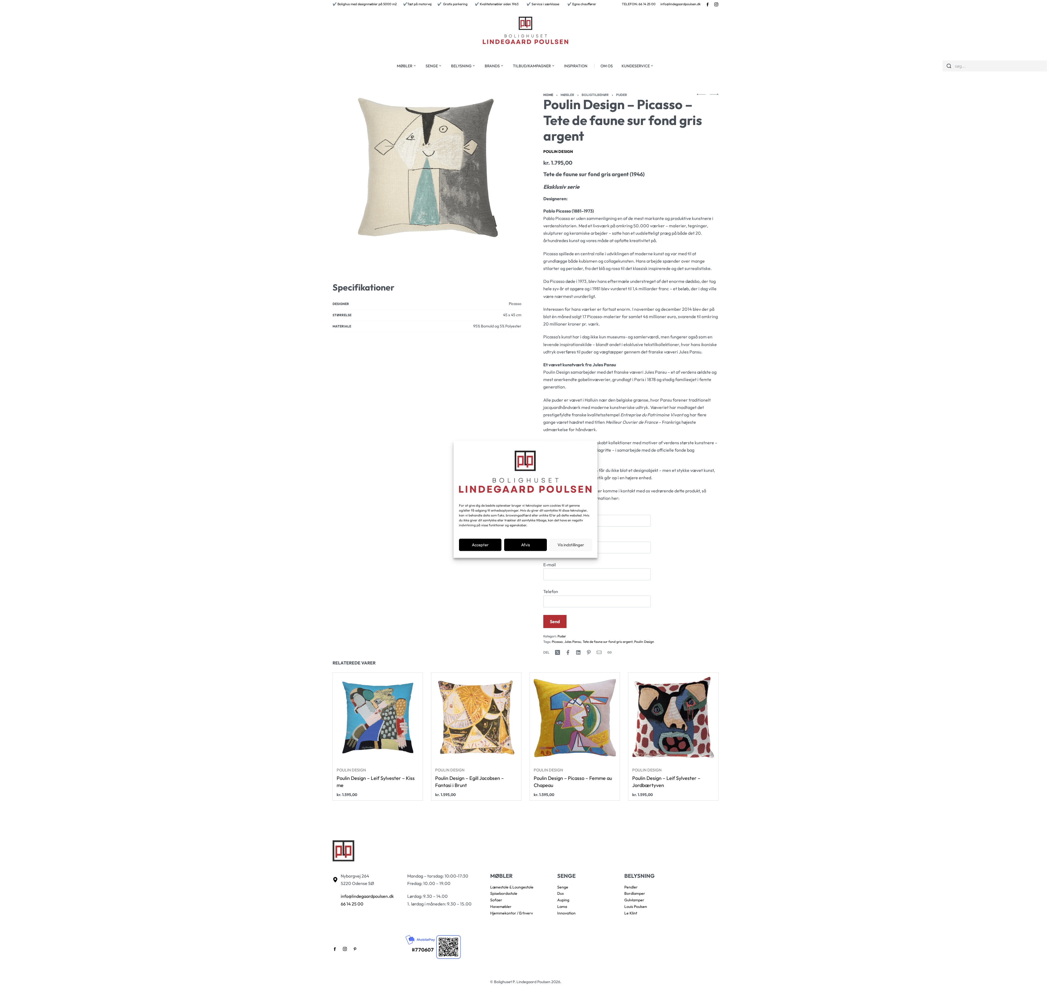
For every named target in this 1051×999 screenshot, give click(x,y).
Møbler (567, 95)
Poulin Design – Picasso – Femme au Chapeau (573, 781)
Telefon (550, 591)
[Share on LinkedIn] (578, 652)
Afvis (525, 544)
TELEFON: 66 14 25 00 (639, 4)
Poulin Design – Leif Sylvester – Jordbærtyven (666, 781)
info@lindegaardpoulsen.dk (680, 4)
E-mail (549, 564)
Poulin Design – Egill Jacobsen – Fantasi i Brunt (469, 781)
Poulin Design (558, 151)
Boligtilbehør (595, 95)
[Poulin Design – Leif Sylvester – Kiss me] (378, 717)
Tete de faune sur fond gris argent (608, 642)
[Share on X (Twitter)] (557, 652)
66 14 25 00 (352, 904)
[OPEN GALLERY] (427, 167)
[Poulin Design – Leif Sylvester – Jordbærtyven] (673, 717)
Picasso (557, 642)
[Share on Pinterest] (588, 652)
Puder (621, 95)
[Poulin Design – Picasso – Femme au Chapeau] (575, 717)
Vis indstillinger (571, 544)
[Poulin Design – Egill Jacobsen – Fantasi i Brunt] (476, 717)
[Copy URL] (609, 652)
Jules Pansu (572, 642)
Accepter (480, 544)
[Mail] (599, 652)
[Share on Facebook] (567, 652)
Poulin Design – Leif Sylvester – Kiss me (376, 781)
